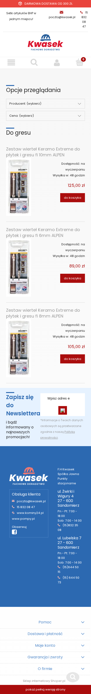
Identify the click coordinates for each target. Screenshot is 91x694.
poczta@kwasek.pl (62, 17)
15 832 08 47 (26, 507)
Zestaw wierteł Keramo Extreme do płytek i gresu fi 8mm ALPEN (43, 313)
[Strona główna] (45, 42)
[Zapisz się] (62, 410)
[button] (11, 62)
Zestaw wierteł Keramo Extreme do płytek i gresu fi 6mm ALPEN (43, 232)
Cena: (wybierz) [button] (21, 115)
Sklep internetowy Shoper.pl (44, 681)
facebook (14, 532)
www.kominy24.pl (30, 513)
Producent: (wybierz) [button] (25, 103)
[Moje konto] (57, 62)
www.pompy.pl (23, 518)
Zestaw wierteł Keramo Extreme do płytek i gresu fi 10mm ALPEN (43, 152)
